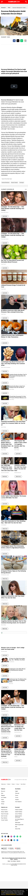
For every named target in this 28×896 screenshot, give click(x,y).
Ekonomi (3, 791)
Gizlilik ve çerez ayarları (7, 864)
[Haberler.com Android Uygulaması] (11, 848)
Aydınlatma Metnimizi (11, 894)
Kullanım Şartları (18, 809)
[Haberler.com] (6, 779)
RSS (16, 826)
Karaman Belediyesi (5, 182)
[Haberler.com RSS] (2, 840)
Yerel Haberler (18, 801)
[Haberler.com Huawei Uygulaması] (18, 848)
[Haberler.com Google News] (2, 836)
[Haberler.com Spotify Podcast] (20, 836)
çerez (2, 891)
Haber (9, 861)
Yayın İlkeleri (23, 784)
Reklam (8, 784)
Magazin (3, 795)
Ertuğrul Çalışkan (14, 182)
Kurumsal (17, 807)
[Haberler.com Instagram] (11, 836)
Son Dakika (3, 797)
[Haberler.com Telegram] (14, 840)
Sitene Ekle (17, 828)
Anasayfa (3, 7)
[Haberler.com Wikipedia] (5, 840)
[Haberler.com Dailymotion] (17, 840)
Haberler (3, 788)
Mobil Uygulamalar (19, 824)
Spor (2, 793)
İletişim (13, 784)
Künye (17, 784)
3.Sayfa (2, 801)
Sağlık (16, 791)
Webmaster (17, 822)
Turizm (16, 797)
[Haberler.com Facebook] (5, 836)
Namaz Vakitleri (4, 811)
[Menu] (2, 2)
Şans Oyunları (4, 815)
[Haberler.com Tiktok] (11, 840)
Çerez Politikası (18, 813)
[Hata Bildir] (14, 864)
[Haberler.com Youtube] (8, 840)
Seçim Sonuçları (4, 813)
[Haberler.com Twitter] (8, 836)
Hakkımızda (3, 784)
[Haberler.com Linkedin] (14, 836)
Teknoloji (17, 793)
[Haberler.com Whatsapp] (17, 836)
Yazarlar (17, 799)
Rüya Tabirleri (4, 818)
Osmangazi (21, 182)
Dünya (2, 803)
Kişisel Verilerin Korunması (18, 816)
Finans (16, 795)
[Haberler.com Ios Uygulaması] (4, 848)
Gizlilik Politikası (18, 811)
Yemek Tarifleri (4, 820)
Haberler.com (4, 807)
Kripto (2, 799)
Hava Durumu (4, 809)
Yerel (9, 7)
